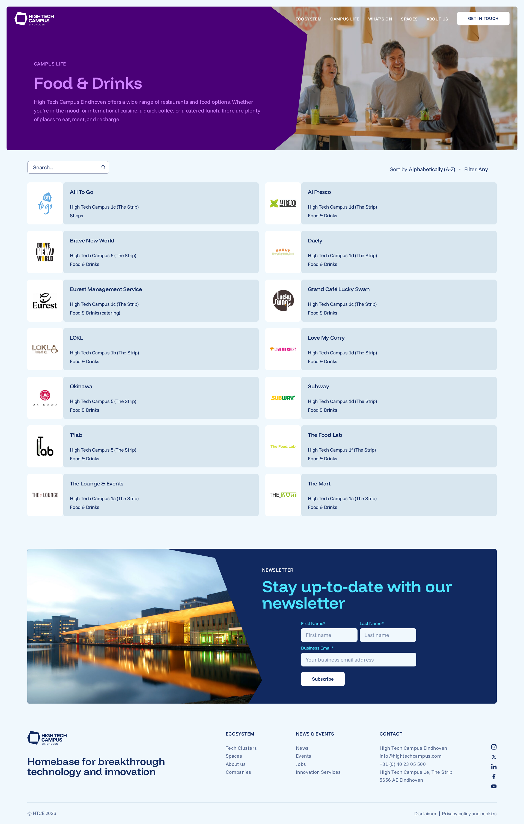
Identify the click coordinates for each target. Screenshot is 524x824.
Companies (238, 772)
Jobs (301, 764)
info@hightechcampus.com (411, 756)
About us (437, 19)
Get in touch (483, 18)
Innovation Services (318, 772)
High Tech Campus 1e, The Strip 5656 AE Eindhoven (416, 776)
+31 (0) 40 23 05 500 (403, 764)
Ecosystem (309, 19)
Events (303, 756)
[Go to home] (34, 18)
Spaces (409, 19)
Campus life (344, 19)
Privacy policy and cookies (469, 813)
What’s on (380, 19)
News (302, 748)
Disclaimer (425, 813)
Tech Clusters (241, 748)
